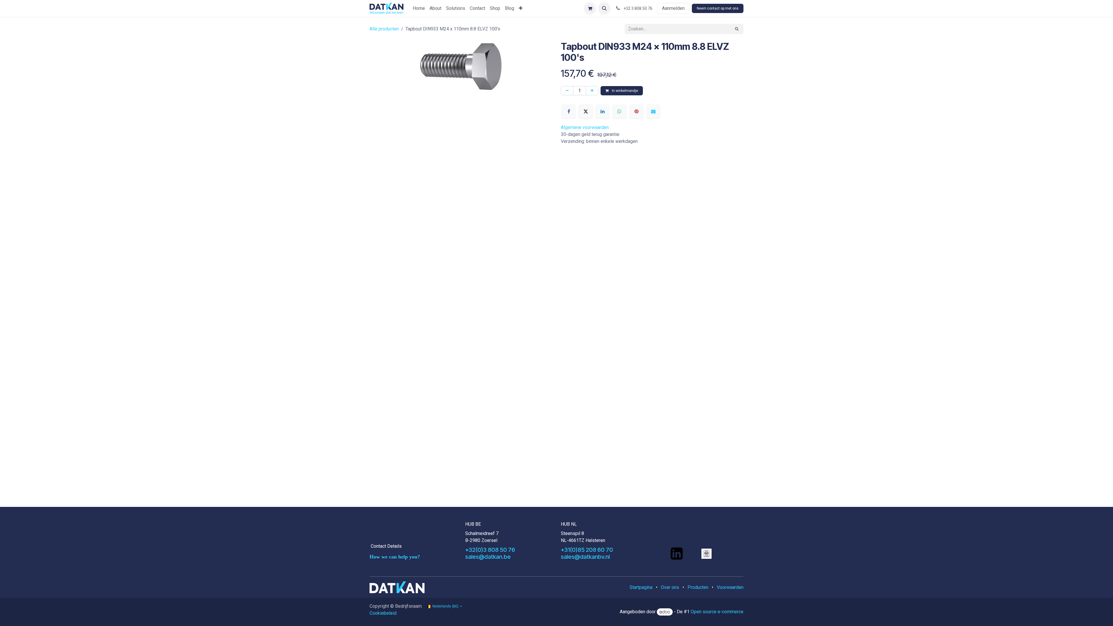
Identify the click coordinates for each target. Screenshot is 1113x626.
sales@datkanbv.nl (585, 556)
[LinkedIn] (603, 111)
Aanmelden (673, 8)
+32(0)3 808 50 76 (490, 549)
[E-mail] (653, 111)
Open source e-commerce (717, 612)
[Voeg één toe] (592, 90)
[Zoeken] (736, 29)
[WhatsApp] (619, 111)
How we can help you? (395, 557)
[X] (586, 111)
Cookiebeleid (383, 613)
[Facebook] (569, 111)
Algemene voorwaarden (585, 127)
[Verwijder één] (567, 90)
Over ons (670, 587)
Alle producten (384, 29)
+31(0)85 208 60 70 (587, 549)
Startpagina (641, 587)
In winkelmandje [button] (624, 91)
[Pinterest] (636, 111)
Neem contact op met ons (718, 8)
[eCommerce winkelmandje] (590, 8)
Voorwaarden (730, 587)
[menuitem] (418, 8)
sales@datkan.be (488, 556)
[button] (604, 8)
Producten (698, 587)
